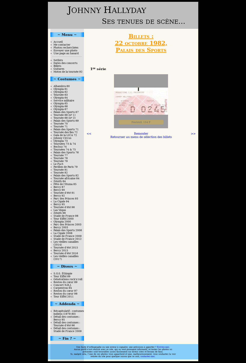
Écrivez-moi (163, 347)
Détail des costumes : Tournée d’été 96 (66, 324)
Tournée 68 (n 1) (64, 114)
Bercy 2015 (60, 250)
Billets (57, 65)
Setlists (58, 60)
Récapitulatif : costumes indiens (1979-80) (68, 312)
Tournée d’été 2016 (65, 253)
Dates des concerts (65, 63)
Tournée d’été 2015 (65, 247)
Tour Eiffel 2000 (63, 218)
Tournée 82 (60, 172)
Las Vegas (59, 210)
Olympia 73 (60, 140)
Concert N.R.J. (62, 285)
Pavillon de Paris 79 (65, 166)
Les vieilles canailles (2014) (66, 243)
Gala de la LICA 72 (65, 135)
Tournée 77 (60, 155)
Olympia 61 (60, 89)
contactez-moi (147, 356)
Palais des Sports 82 (66, 175)
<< (89, 133)
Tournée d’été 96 (64, 207)
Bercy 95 (59, 204)
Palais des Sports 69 (66, 120)
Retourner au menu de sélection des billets (141, 137)
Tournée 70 (60, 123)
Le (58, 163)
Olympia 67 (60, 109)
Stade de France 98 (65, 215)
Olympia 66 (60, 106)
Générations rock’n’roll (67, 279)
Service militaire (63, 100)
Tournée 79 (60, 161)
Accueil (58, 41)
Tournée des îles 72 (65, 132)
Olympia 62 (60, 91)
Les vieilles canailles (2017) (66, 257)
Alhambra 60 (61, 86)
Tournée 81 (60, 169)
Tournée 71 (60, 126)
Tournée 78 (60, 158)
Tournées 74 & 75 (64, 149)
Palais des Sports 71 (66, 129)
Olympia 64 (60, 97)
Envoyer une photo (65, 50)
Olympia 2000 (62, 221)
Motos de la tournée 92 (67, 71)
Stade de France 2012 (67, 238)
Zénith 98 (59, 212)
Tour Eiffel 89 (61, 276)
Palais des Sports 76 (66, 152)
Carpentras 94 (62, 287)
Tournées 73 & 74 (64, 143)
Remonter (141, 133)
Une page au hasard (66, 53)
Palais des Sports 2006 (67, 230)
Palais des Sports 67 (66, 112)
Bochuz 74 (60, 146)
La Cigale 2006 (62, 233)
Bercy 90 (59, 189)
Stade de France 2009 (67, 236)
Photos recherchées (65, 47)
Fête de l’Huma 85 (65, 184)
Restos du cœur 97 (65, 290)
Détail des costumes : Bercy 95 (66, 318)
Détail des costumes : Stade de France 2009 (67, 330)
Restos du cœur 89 (65, 282)
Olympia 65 (60, 103)
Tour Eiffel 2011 (63, 296)
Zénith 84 (59, 181)
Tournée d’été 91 (64, 192)
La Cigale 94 (61, 201)
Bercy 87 (59, 187)
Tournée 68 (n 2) (64, 117)
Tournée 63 (60, 94)
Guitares (58, 68)
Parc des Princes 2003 (67, 224)
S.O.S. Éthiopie (62, 273)
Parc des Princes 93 (65, 198)
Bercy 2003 (60, 227)
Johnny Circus (62, 138)
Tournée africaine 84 (66, 178)
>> (193, 133)
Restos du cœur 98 (65, 293)
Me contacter (61, 44)
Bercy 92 (59, 195)
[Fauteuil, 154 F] (141, 127)
